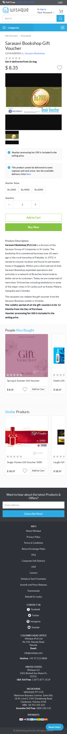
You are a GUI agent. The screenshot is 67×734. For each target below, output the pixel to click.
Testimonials (33, 591)
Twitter (35, 615)
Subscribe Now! (33, 513)
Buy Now (33, 227)
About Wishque (33, 531)
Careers (33, 573)
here (28, 174)
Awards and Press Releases (33, 584)
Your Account (45, 12)
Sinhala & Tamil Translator (33, 579)
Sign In (43, 9)
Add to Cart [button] (38, 389)
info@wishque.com (33, 653)
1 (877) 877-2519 (25, 2)
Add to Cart (33, 217)
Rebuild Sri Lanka (33, 596)
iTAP (33, 567)
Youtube (35, 627)
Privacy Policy (33, 537)
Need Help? (54, 727)
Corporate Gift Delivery (33, 561)
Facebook (35, 609)
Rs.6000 (39, 189)
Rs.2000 (11, 189)
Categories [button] (13, 27)
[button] (60, 18)
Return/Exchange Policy (33, 549)
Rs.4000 (25, 189)
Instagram (35, 621)
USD (60, 2)
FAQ (33, 555)
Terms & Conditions (33, 543)
